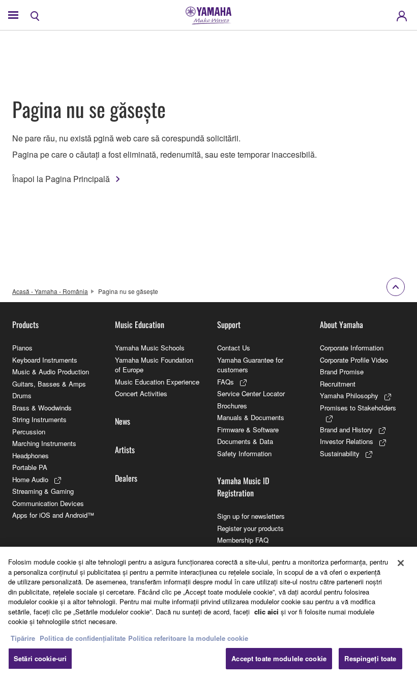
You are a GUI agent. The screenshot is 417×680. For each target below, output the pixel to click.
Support (229, 324)
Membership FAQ (243, 540)
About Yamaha (341, 324)
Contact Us (233, 347)
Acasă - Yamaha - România (50, 291)
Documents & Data (245, 441)
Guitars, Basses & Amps (49, 384)
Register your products (250, 528)
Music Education (139, 324)
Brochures (232, 405)
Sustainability (340, 453)
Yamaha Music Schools (150, 347)
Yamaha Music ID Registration (243, 487)
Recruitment (337, 384)
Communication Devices (48, 503)
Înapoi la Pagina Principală (61, 179)
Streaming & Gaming (43, 491)
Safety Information (244, 453)
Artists (125, 450)
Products (25, 324)
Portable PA (29, 467)
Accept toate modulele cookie (278, 658)
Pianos (22, 347)
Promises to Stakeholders (358, 407)
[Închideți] (401, 563)
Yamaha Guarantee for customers (250, 365)
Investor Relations (346, 441)
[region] (208, 613)
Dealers (126, 478)
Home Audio (30, 479)
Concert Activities (141, 393)
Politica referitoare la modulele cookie (188, 638)
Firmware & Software (248, 429)
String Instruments (39, 419)
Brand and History (346, 429)
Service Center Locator (251, 393)
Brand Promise (342, 371)
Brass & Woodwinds (42, 407)
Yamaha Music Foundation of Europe (154, 365)
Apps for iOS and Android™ (53, 515)
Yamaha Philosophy (349, 395)
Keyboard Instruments (44, 360)
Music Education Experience (157, 382)
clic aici (266, 611)
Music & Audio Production (50, 371)
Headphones (30, 455)
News (122, 421)
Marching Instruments (44, 443)
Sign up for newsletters (251, 516)
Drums (22, 395)
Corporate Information (351, 347)
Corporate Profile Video (354, 360)
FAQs (225, 382)
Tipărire (23, 638)
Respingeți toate (370, 658)
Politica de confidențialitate (83, 638)
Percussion (28, 431)
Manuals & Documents (250, 417)
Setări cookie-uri (40, 658)
